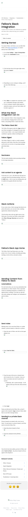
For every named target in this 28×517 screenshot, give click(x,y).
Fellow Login (9, 509)
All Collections (4, 18)
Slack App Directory (13, 47)
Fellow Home (6, 508)
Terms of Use (14, 508)
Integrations (12, 18)
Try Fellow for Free (18, 509)
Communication (19, 18)
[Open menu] (25, 3)
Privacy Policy (21, 508)
